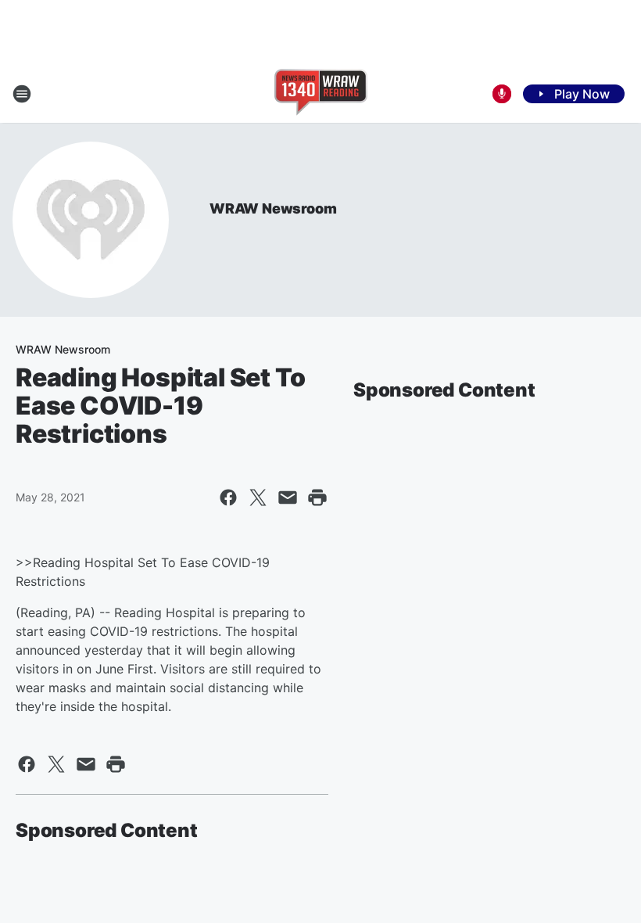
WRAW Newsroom (272, 208)
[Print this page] (317, 497)
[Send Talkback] (501, 93)
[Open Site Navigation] (22, 93)
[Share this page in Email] (288, 497)
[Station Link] (320, 94)
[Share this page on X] (258, 497)
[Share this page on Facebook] (228, 497)
